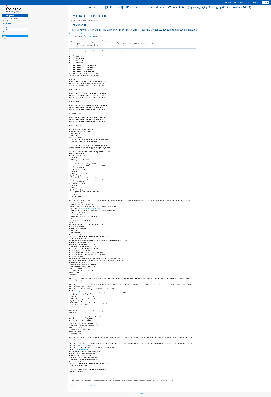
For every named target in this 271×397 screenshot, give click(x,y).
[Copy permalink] (196, 29)
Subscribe (6, 29)
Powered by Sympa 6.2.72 (137, 393)
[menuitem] (228, 2)
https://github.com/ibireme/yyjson (90, 208)
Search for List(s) (241, 2)
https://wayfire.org (84, 291)
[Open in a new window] (85, 25)
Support (255, 2)
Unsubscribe (6, 32)
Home (229, 2)
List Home (6, 27)
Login (266, 2)
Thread (85, 33)
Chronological (75, 33)
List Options (9, 16)
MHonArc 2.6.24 (90, 386)
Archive (5, 36)
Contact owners (7, 23)
